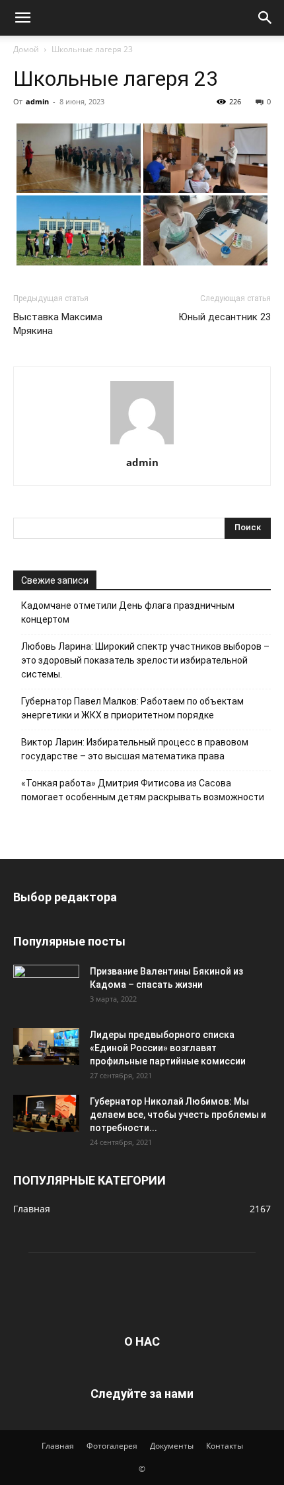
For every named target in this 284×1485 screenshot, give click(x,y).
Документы (172, 1445)
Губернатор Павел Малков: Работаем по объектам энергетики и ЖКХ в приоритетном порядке (132, 708)
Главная (58, 1445)
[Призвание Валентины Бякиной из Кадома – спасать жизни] (46, 983)
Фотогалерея (112, 1445)
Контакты (224, 1445)
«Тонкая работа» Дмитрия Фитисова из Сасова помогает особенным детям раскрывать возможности (142, 790)
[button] (22, 18)
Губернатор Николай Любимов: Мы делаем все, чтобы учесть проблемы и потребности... (178, 1114)
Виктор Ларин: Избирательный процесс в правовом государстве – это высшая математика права (134, 749)
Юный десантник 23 (224, 317)
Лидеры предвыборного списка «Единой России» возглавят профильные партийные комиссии (168, 1047)
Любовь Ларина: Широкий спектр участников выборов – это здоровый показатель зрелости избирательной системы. (145, 660)
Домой (26, 49)
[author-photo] (142, 444)
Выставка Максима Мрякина (57, 324)
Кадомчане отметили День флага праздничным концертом (127, 612)
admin (37, 101)
